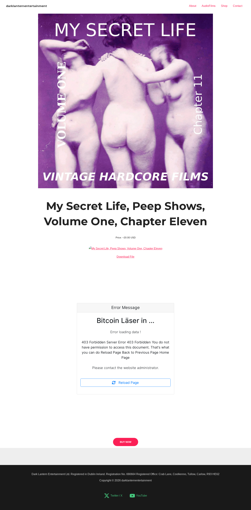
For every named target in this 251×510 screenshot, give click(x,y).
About (192, 5)
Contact (237, 5)
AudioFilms (208, 5)
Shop (224, 5)
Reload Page (127, 383)
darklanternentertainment (26, 6)
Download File (125, 256)
